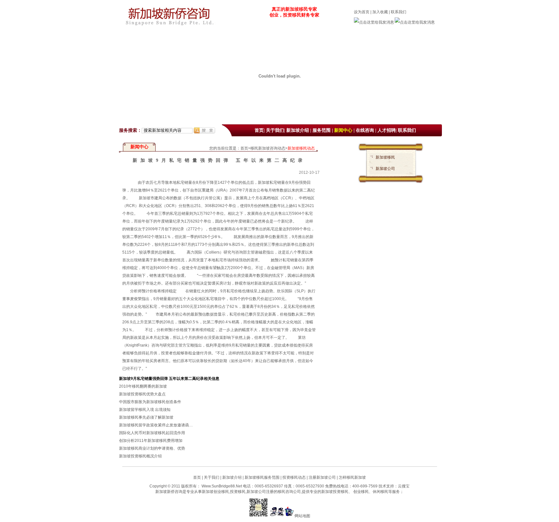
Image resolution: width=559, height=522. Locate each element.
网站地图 (302, 516)
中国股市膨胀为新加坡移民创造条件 (150, 402)
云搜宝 (404, 486)
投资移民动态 (294, 477)
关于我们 (275, 130)
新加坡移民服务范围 (262, 477)
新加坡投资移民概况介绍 (140, 456)
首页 (259, 130)
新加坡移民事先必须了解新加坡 (146, 417)
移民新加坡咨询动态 (267, 148)
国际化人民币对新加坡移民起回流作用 (152, 433)
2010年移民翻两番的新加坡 (143, 386)
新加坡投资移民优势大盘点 (142, 394)
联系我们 (398, 12)
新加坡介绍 (297, 130)
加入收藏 (380, 12)
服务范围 (321, 130)
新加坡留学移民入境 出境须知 (144, 409)
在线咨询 (365, 130)
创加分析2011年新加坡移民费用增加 (150, 440)
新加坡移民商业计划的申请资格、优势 (152, 448)
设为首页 (361, 12)
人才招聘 (387, 130)
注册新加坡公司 (322, 477)
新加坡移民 (385, 157)
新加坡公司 (385, 168)
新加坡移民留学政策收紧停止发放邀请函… (156, 425)
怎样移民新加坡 (352, 477)
